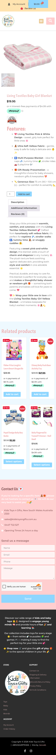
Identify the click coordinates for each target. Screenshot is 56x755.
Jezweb (42, 745)
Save (7, 340)
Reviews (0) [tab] (17, 214)
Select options (14, 461)
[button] (41, 21)
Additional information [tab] (24, 208)
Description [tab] (17, 202)
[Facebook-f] (25, 751)
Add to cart (24, 194)
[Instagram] (31, 751)
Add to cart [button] (12, 394)
